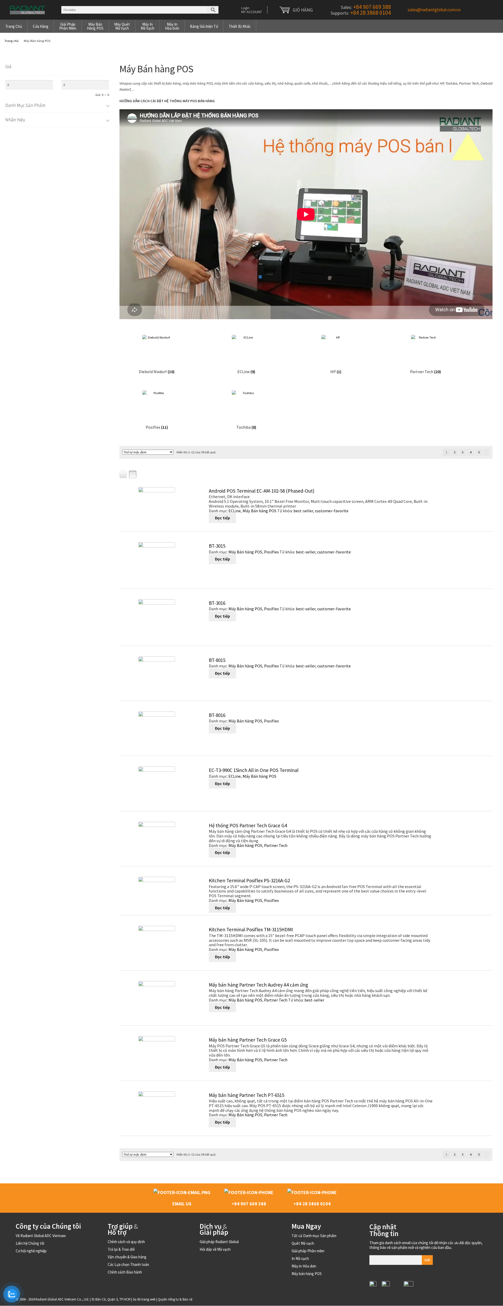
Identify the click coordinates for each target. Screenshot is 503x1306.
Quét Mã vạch (303, 1243)
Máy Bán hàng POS (259, 510)
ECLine (234, 510)
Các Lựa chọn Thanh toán (128, 1264)
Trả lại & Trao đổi (121, 1249)
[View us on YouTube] (408, 1284)
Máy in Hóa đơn (304, 1266)
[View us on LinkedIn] (372, 1284)
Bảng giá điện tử (204, 26)
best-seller (303, 510)
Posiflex (271, 551)
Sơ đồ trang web (144, 1299)
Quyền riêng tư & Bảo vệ (175, 1299)
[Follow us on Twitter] (386, 1284)
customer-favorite (331, 510)
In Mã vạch (300, 1258)
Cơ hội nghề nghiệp (31, 1250)
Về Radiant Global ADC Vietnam (41, 1235)
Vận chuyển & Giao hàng (127, 1256)
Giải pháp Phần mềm (308, 1250)
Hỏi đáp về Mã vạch (215, 1249)
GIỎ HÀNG (303, 10)
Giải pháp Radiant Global (219, 1241)
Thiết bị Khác (240, 26)
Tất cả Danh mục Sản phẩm (314, 1235)
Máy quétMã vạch (122, 26)
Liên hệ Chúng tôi (30, 1243)
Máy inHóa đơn (172, 26)
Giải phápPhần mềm (67, 26)
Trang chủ (13, 26)
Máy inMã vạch (147, 26)
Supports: (360, 13)
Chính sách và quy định (126, 1241)
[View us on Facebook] (396, 1289)
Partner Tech (275, 845)
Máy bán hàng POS (307, 1273)
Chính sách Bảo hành (125, 1272)
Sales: (365, 7)
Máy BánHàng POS (95, 26)
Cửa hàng (40, 26)
